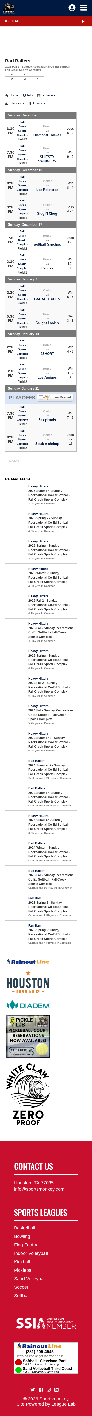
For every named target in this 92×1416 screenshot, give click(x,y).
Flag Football (27, 1244)
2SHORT (47, 354)
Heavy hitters (38, 569)
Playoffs (39, 103)
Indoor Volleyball (31, 1253)
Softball (13, 21)
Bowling (22, 1236)
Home (13, 95)
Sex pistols (47, 420)
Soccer (21, 1287)
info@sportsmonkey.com (39, 1189)
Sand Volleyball (29, 1278)
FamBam (35, 898)
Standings (16, 103)
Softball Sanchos (47, 244)
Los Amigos (47, 377)
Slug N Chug (47, 214)
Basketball (24, 1228)
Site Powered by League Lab (46, 1404)
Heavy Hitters (38, 486)
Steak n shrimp (47, 444)
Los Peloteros (47, 190)
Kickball (22, 1261)
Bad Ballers (36, 761)
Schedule (48, 95)
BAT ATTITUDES (47, 299)
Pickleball (23, 1270)
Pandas (47, 268)
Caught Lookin (47, 323)
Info (30, 95)
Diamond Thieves (47, 135)
